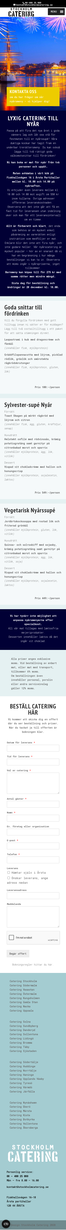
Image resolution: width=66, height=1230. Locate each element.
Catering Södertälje (24, 1062)
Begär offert (18, 953)
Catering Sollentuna (24, 1034)
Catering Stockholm (23, 981)
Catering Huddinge (22, 1066)
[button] (54, 11)
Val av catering (19, 770)
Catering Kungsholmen (25, 998)
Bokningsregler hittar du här (32, 964)
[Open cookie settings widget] (6, 1224)
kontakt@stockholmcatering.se (28, 1187)
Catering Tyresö (21, 1083)
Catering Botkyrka (22, 1119)
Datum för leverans (21, 742)
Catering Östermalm (23, 993)
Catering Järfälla (22, 1091)
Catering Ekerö (20, 1106)
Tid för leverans (19, 756)
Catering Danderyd (22, 1030)
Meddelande (14, 904)
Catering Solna (20, 1021)
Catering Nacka (20, 1006)
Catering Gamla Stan (24, 1002)
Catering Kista (20, 1115)
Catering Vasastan (22, 989)
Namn (11, 812)
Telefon (13, 854)
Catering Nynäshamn (23, 1102)
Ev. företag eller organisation (28, 826)
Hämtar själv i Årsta (29, 872)
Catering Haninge (22, 1074)
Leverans (12, 868)
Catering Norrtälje (23, 1070)
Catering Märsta (21, 1111)
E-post (12, 840)
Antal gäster (16, 798)
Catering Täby (19, 1047)
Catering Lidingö (22, 1038)
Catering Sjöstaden (23, 1051)
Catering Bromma (21, 1042)
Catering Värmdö (21, 1087)
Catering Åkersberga (24, 1127)
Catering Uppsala (21, 1010)
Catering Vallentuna (24, 1123)
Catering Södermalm (23, 985)
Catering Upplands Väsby (27, 1078)
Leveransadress (17, 890)
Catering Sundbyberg (24, 1026)
